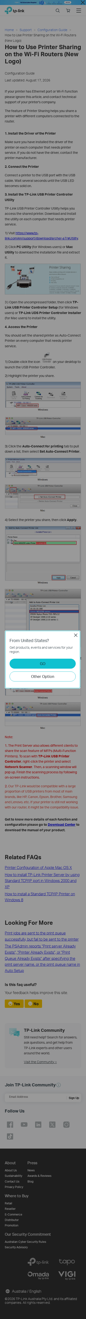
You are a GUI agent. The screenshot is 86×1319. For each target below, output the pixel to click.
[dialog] (43, 659)
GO (42, 663)
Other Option (42, 676)
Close (76, 635)
